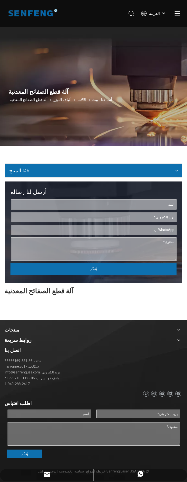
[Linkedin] (170, 394)
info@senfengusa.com (22, 372)
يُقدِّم (93, 269)
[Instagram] (154, 394)
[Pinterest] (146, 394)
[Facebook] (178, 394)
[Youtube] (162, 394)
